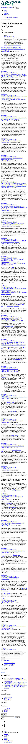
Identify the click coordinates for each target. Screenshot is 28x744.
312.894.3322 (10, 36)
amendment (13, 411)
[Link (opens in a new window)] (3, 72)
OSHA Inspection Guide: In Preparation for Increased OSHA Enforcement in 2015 (13, 627)
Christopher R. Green (7, 99)
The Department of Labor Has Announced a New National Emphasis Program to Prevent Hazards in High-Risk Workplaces (14, 207)
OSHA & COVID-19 (6, 468)
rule (9, 507)
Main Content (4, 7)
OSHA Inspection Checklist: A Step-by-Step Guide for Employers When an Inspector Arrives (13, 118)
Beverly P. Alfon (7, 698)
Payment (6, 734)
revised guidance (15, 435)
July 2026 (6, 710)
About (5, 11)
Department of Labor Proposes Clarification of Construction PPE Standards (11, 158)
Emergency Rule (10, 402)
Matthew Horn (5, 51)
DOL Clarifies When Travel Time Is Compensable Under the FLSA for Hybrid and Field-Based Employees (15, 687)
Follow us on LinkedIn (9, 665)
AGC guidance (16, 490)
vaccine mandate (9, 326)
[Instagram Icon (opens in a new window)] (4, 725)
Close (2, 718)
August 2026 (7, 709)
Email (5, 36)
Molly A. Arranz (7, 699)
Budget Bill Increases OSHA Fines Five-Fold (11, 318)
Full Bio (5, 45)
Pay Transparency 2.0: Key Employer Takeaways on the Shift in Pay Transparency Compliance (15, 683)
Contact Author (12, 45)
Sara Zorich (23, 99)
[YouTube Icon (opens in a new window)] (4, 727)
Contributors (6, 14)
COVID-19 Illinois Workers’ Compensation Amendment (14, 397)
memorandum (9, 503)
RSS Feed (6, 660)
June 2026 (6, 711)
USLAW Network (8, 740)
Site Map (6, 738)
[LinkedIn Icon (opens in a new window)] (4, 722)
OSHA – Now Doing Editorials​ (8, 601)
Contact (5, 15)
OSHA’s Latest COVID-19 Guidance (9, 369)
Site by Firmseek (7, 742)
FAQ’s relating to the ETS (13, 306)
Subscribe (3, 672)
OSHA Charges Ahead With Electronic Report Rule (13, 551)
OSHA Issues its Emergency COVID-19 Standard (12, 342)
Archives (6, 13)
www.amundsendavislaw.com (11, 17)
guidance (4, 377)
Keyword (3, 657)
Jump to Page (4, 715)
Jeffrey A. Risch (13, 77)
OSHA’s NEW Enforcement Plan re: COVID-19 (12, 446)
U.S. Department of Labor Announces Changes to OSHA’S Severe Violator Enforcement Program (12, 224)
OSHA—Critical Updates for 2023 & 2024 (11, 140)
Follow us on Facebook (9, 663)
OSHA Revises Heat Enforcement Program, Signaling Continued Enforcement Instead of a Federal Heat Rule (14, 75)
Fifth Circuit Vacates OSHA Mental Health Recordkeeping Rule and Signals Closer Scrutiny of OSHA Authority (13, 49)
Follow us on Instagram (9, 664)
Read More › (4, 71)
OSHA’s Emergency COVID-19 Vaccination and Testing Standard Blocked (12, 260)
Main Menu (10, 7)
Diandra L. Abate (8, 697)
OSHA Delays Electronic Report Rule (10, 577)
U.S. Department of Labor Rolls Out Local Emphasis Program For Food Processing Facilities (13, 241)
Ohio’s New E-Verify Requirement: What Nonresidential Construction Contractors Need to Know (14, 97)
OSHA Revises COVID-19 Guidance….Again (12, 420)
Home (5, 10)
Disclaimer (6, 735)
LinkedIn (18, 45)
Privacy (5, 736)
